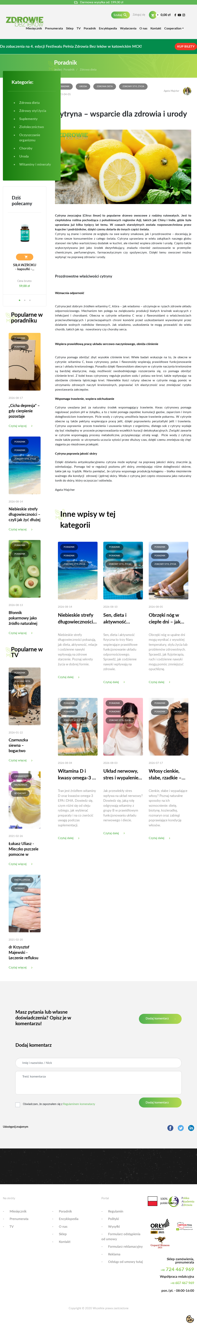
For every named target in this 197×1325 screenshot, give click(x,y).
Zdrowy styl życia (25, 459)
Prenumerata (54, 28)
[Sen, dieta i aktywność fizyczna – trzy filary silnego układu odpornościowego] (123, 570)
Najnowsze (20, 785)
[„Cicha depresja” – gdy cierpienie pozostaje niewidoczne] (25, 361)
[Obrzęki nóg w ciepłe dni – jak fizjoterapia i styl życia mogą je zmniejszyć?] (168, 570)
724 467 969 (177, 1269)
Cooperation (172, 28)
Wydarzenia (128, 28)
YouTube (179, 15)
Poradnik (90, 28)
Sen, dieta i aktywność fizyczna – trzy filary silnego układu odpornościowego (122, 619)
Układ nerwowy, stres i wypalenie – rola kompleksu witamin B (122, 775)
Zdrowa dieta (22, 681)
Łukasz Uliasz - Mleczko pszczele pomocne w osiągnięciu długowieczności (23, 854)
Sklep (69, 28)
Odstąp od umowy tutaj (125, 1261)
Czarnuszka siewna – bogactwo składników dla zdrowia (21, 751)
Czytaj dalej (65, 677)
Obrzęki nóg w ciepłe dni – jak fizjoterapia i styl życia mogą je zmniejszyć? (166, 619)
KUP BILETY (185, 46)
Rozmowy (20, 793)
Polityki (113, 1219)
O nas (143, 28)
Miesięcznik (34, 28)
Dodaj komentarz (157, 1018)
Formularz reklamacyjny (125, 1246)
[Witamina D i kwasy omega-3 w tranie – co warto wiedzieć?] (78, 726)
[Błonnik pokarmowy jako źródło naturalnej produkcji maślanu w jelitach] (25, 568)
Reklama (114, 1254)
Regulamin (115, 1211)
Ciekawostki (21, 776)
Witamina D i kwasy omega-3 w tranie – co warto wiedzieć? (77, 775)
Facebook (175, 15)
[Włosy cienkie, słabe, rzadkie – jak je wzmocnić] (168, 726)
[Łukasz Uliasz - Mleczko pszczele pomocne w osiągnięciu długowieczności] (25, 799)
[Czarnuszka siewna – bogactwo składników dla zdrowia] (25, 696)
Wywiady (19, 888)
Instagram (183, 15)
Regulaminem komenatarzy (79, 1104)
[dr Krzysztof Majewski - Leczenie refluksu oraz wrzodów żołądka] (25, 903)
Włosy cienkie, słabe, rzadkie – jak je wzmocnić (165, 775)
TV (79, 28)
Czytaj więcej (18, 426)
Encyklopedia (108, 28)
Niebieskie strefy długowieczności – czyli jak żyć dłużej (24, 514)
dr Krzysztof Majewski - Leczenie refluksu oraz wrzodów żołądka (23, 958)
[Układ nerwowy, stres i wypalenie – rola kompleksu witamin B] (123, 726)
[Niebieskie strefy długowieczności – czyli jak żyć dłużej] (25, 465)
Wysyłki (114, 1226)
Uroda (83, 86)
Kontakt (155, 28)
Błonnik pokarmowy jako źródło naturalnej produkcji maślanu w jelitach (24, 623)
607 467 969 (182, 1283)
